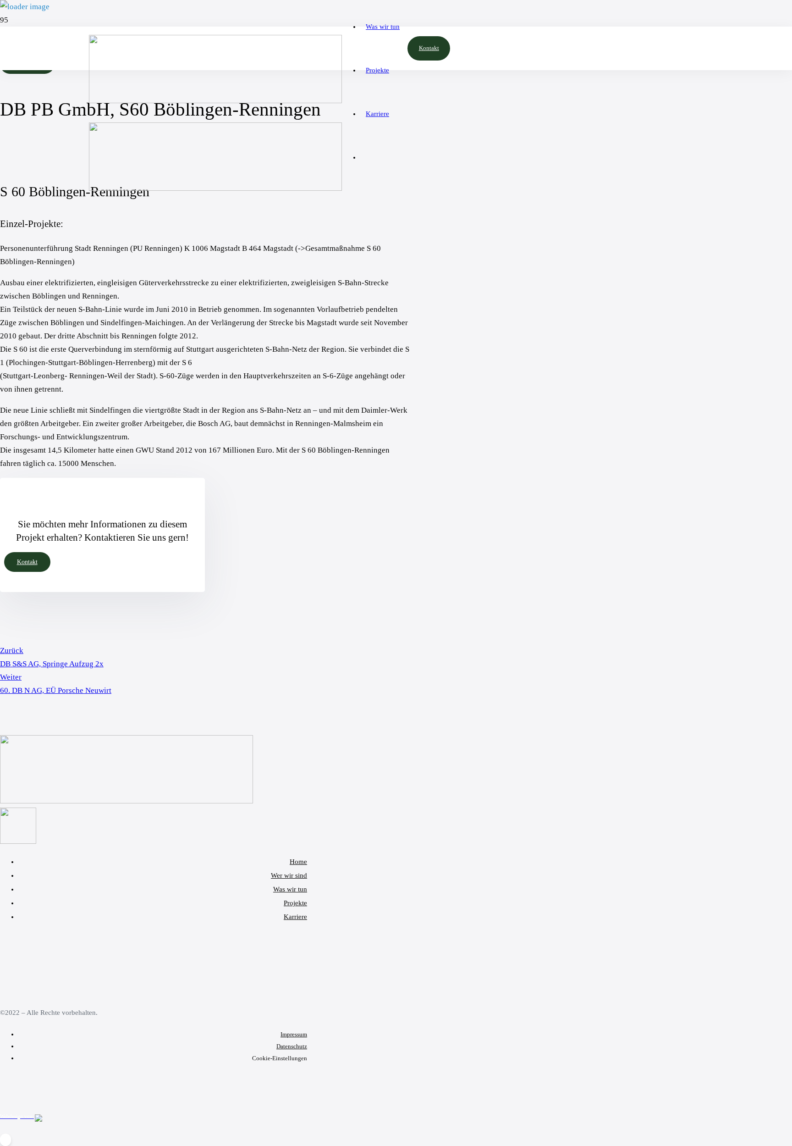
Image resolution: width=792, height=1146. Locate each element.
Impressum (293, 1034)
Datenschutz (291, 1046)
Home (298, 861)
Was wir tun (290, 889)
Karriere (295, 916)
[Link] (126, 801)
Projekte (295, 903)
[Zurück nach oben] (5, 1140)
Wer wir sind (289, 875)
